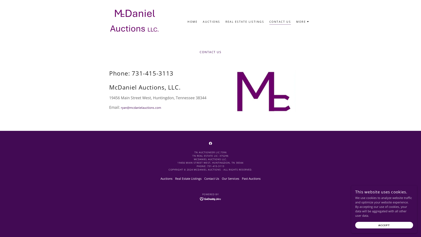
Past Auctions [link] (251, 179)
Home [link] (192, 22)
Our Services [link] (230, 179)
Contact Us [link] (280, 22)
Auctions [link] (211, 22)
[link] (134, 21)
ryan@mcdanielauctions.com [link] (141, 108)
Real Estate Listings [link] (244, 22)
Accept (384, 225)
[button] (302, 22)
